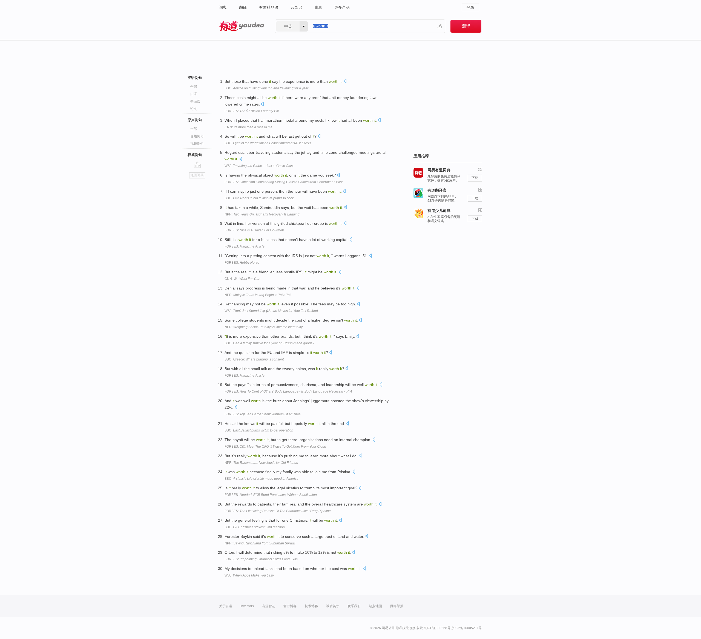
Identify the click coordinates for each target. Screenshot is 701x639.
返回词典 (197, 175)
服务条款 (416, 628)
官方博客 (290, 606)
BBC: (266, 88)
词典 (223, 7)
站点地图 (375, 606)
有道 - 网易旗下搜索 (241, 26)
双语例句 (195, 78)
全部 (193, 87)
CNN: (248, 127)
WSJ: (259, 166)
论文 (193, 109)
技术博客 (311, 606)
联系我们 (354, 606)
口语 (193, 94)
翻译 (243, 7)
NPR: (262, 214)
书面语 (195, 101)
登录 (470, 7)
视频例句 (196, 144)
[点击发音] (345, 82)
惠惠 (318, 7)
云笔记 (296, 7)
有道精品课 (268, 7)
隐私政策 (402, 628)
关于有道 (225, 606)
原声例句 (195, 120)
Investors (247, 606)
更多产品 (342, 7)
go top (197, 164)
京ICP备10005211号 (466, 628)
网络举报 (396, 606)
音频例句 (196, 136)
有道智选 (268, 606)
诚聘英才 (332, 606)
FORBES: (252, 111)
